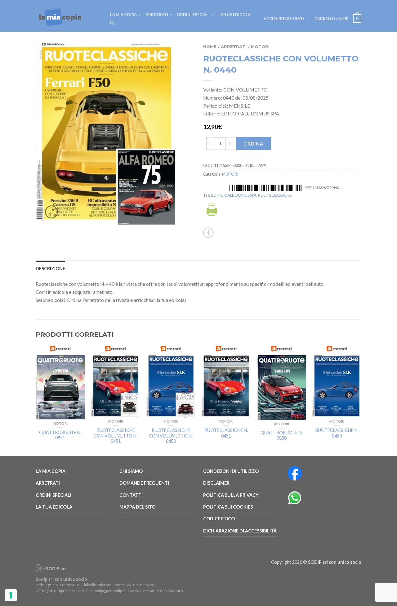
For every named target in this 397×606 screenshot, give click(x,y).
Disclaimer (216, 483)
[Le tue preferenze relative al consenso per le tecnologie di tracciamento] (11, 595)
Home (209, 46)
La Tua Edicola (54, 506)
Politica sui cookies (228, 506)
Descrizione (50, 268)
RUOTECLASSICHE (275, 195)
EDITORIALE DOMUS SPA (233, 195)
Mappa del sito (137, 506)
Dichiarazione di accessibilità (240, 530)
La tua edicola (234, 14)
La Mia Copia (123, 14)
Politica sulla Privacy (231, 495)
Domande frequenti (144, 483)
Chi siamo (131, 471)
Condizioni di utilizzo (231, 471)
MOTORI (260, 46)
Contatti (131, 495)
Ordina (253, 143)
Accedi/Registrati (284, 18)
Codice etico (219, 518)
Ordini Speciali (193, 14)
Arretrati (156, 14)
